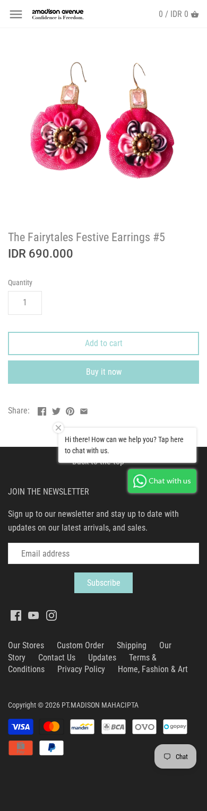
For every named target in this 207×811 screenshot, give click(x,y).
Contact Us (56, 658)
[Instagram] (51, 615)
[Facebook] (16, 615)
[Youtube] (33, 615)
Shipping (131, 645)
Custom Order (80, 645)
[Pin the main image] (70, 409)
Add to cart (104, 343)
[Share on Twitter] (56, 409)
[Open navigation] (16, 14)
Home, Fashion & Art (153, 669)
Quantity (20, 282)
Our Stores (26, 645)
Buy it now (104, 372)
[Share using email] (84, 409)
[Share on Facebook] (42, 409)
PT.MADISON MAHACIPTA (100, 705)
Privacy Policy (81, 669)
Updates (102, 658)
